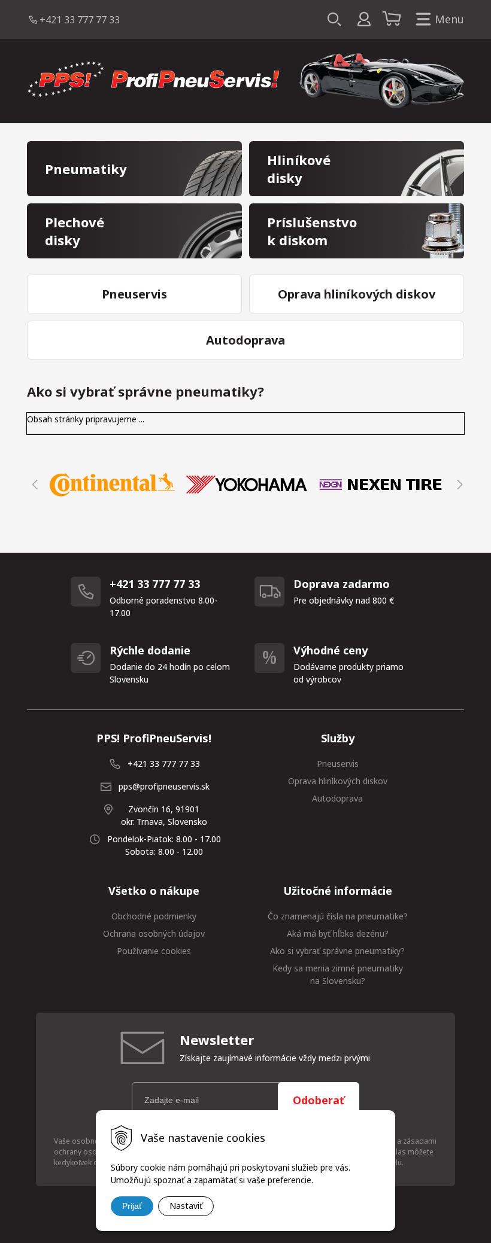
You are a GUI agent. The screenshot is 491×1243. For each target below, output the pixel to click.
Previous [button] (33, 485)
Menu (449, 19)
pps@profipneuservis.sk (164, 786)
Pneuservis (338, 763)
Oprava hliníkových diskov (337, 781)
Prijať (132, 1206)
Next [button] (458, 485)
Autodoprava (337, 798)
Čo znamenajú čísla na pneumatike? (338, 916)
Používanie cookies (154, 950)
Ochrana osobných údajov (154, 933)
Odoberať (318, 1100)
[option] (112, 484)
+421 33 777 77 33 (80, 19)
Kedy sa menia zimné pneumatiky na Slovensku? (337, 974)
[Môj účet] (363, 19)
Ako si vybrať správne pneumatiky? (337, 950)
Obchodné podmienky (153, 916)
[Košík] (393, 20)
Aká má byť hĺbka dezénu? (338, 933)
